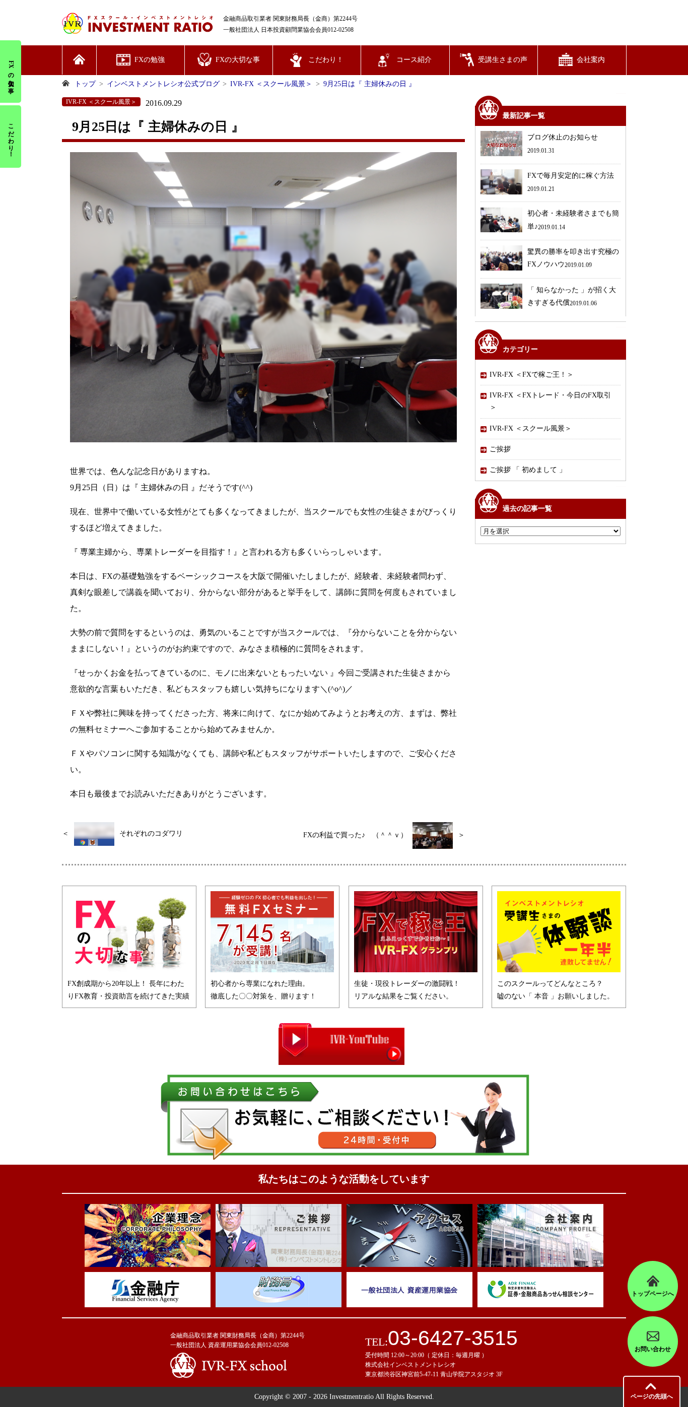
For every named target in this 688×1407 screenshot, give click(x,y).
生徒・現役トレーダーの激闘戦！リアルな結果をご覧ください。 (407, 990)
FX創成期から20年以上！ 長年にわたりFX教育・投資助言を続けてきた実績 (128, 990)
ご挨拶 (500, 449)
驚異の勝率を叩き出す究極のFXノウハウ (573, 258)
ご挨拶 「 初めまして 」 (528, 470)
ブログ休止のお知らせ (562, 143)
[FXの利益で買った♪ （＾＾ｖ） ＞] (384, 846)
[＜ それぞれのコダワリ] (122, 843)
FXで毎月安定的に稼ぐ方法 (570, 182)
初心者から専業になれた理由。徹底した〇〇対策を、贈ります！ (263, 990)
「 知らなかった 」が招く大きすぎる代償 (571, 296)
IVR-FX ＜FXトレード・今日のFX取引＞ (550, 401)
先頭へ (652, 1396)
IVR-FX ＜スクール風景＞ (531, 428)
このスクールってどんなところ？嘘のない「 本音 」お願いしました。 (555, 990)
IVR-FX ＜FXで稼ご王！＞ (532, 374)
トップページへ (653, 1293)
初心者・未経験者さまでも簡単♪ (573, 220)
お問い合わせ (653, 1349)
